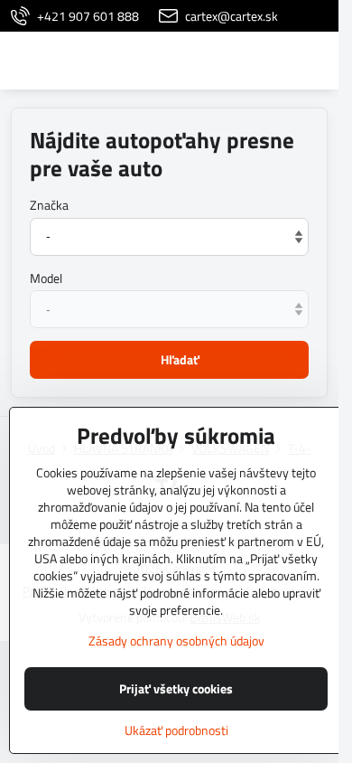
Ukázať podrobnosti (176, 730)
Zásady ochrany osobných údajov (176, 640)
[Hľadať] (230, 60)
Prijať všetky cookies (176, 688)
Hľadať (180, 359)
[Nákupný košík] (273, 60)
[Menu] (316, 60)
